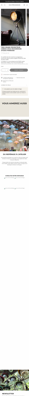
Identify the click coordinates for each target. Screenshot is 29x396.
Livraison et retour (6, 85)
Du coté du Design (10, 1)
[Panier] (27, 5)
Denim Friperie (20, 1)
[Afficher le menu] (1, 5)
